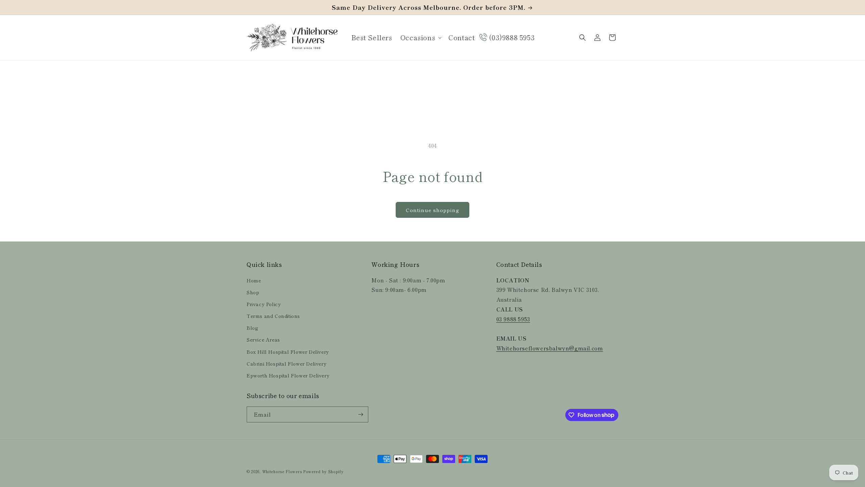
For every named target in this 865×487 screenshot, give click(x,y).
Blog (252, 327)
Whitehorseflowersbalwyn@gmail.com (549, 348)
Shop (253, 292)
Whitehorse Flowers (282, 471)
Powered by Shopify (323, 471)
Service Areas (263, 339)
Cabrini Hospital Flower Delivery (286, 363)
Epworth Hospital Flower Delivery (288, 375)
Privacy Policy (264, 304)
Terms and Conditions (273, 315)
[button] (420, 37)
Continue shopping (432, 209)
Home (254, 280)
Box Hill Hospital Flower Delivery (288, 351)
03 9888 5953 (513, 319)
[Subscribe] (360, 414)
